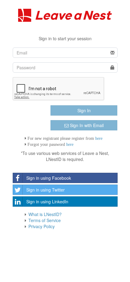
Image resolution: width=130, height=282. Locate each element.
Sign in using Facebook (48, 178)
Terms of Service (44, 220)
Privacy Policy (41, 226)
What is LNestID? (45, 214)
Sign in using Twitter (45, 190)
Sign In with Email (86, 125)
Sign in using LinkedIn (47, 201)
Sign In (84, 110)
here (98, 138)
